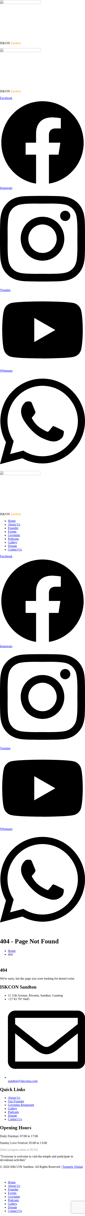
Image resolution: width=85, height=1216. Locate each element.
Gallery (12, 542)
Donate (12, 546)
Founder (13, 528)
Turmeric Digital (72, 1166)
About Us (14, 524)
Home (12, 521)
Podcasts (13, 538)
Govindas (14, 535)
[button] (2, 1175)
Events (12, 531)
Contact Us (15, 549)
